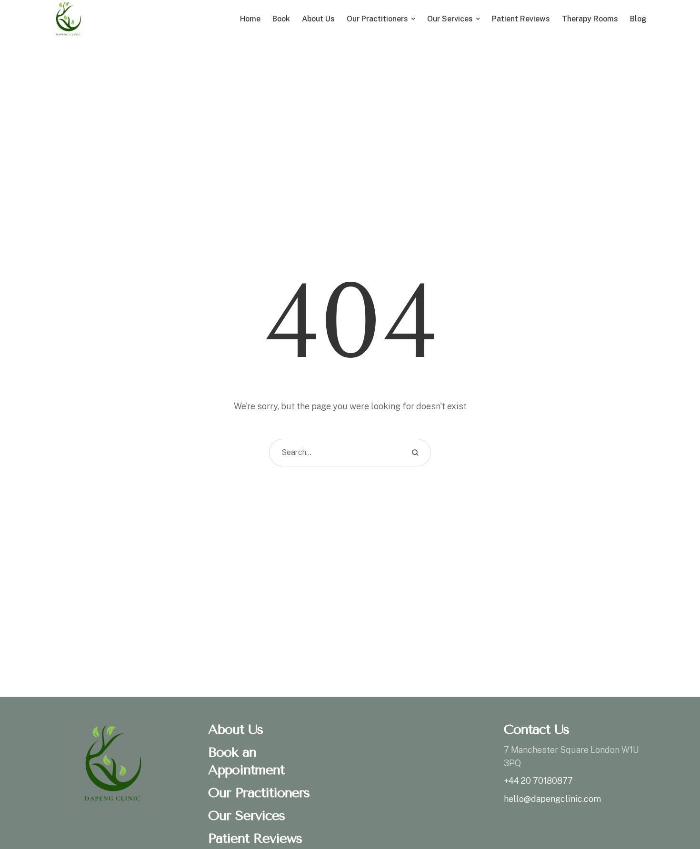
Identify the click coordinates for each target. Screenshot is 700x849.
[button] (674, 808)
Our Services (246, 815)
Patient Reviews (255, 838)
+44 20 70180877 (538, 781)
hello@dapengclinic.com (552, 799)
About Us (235, 729)
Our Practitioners (259, 792)
